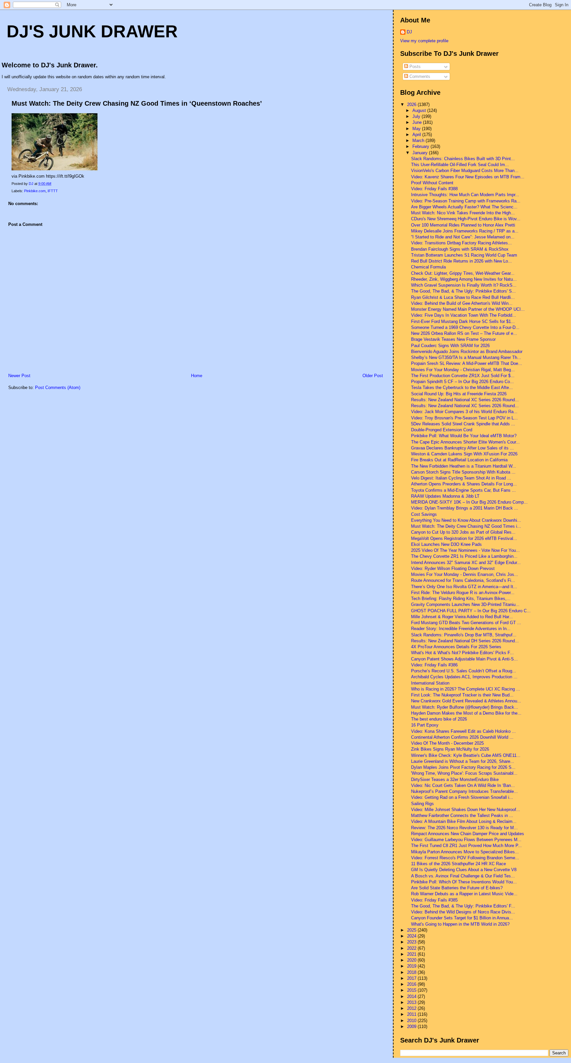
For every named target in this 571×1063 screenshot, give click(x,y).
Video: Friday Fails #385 (434, 900)
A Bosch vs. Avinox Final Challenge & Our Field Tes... (463, 875)
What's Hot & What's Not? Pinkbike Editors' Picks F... (462, 652)
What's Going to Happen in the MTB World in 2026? (460, 924)
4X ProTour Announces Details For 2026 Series (456, 646)
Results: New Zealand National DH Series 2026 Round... (465, 640)
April (417, 134)
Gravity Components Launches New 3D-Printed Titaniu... (465, 604)
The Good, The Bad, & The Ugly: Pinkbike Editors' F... (463, 906)
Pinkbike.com (35, 191)
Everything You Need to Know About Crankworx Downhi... (466, 520)
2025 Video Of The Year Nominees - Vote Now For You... (465, 550)
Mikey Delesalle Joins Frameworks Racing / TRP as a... (464, 231)
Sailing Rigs (422, 803)
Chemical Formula (428, 267)
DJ (409, 31)
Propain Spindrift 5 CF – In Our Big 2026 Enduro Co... (462, 381)
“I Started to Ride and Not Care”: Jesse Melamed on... (462, 236)
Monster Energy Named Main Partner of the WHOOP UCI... (468, 309)
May (417, 128)
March (419, 140)
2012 (412, 1008)
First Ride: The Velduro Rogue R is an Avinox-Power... (462, 592)
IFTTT (53, 191)
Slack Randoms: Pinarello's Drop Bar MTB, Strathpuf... (463, 634)
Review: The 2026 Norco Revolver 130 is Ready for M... (464, 827)
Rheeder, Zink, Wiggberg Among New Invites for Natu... (464, 279)
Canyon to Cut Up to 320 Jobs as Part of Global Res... (463, 532)
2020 (412, 960)
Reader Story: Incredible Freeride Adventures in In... (461, 628)
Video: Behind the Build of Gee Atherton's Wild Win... (462, 303)
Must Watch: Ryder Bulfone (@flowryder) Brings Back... (464, 707)
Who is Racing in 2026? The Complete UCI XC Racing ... (465, 689)
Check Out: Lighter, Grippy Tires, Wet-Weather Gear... (462, 273)
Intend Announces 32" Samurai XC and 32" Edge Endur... (466, 562)
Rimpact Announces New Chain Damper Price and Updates (467, 833)
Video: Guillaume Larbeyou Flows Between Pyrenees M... (466, 839)
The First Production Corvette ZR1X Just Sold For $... (462, 375)
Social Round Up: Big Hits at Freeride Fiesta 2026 (459, 393)
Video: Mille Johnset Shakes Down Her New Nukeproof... (465, 809)
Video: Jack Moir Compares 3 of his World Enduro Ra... (464, 411)
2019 (412, 966)
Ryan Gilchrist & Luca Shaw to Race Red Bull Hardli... (463, 297)
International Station (430, 683)
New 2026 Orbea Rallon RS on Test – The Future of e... (464, 333)
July (417, 116)
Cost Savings (424, 514)
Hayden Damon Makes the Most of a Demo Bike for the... (466, 713)
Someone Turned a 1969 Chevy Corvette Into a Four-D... (465, 327)
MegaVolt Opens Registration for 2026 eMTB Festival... (464, 538)
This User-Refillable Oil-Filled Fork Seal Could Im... (460, 164)
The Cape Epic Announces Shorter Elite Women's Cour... (465, 442)
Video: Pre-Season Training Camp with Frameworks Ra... (465, 200)
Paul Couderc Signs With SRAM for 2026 (450, 345)
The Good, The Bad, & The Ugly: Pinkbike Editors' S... (463, 291)
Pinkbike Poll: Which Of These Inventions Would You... (464, 881)
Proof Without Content (432, 182)
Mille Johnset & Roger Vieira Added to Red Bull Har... (462, 616)
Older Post (372, 375)
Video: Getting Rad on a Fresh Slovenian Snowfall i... (462, 797)
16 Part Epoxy (424, 725)
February (421, 146)
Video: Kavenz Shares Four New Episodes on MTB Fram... (467, 176)
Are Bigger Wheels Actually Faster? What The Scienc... (464, 206)
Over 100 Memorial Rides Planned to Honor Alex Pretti (463, 225)
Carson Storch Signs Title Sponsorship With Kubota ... (463, 472)
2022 (412, 948)
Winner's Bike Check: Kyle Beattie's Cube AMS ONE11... (465, 755)
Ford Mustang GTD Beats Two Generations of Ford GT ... (466, 622)
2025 (412, 930)
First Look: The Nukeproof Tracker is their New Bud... (462, 694)
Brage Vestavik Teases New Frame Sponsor (453, 339)
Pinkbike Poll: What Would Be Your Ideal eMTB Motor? (463, 435)
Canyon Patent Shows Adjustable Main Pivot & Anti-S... (464, 658)
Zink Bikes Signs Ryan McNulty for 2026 (450, 749)
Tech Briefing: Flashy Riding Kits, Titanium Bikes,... (461, 598)
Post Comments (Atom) (57, 387)
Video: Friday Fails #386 (434, 664)
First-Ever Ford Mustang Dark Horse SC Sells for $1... (463, 321)
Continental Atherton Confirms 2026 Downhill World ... (462, 737)
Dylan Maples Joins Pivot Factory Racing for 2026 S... (463, 767)
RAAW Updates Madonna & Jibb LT (445, 496)
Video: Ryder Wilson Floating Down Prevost (453, 568)
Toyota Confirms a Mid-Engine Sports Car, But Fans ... (463, 490)
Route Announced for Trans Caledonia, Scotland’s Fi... (463, 580)
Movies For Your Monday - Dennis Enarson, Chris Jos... (464, 574)
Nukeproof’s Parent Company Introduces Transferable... (464, 791)
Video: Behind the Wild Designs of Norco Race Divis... (463, 911)
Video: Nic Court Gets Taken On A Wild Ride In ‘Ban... (463, 785)
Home (196, 375)
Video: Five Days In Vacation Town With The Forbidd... (463, 315)
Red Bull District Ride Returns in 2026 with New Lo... (461, 261)
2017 (412, 978)
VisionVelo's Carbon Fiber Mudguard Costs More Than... (464, 170)
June (417, 122)
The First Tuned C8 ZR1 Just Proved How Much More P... (466, 845)
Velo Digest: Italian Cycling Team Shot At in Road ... (461, 478)
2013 (412, 1002)
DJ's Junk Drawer (92, 31)
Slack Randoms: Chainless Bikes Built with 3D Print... (463, 158)
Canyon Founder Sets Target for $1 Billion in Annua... (462, 917)
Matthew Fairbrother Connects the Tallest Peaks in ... (462, 815)
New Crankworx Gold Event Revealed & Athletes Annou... (466, 700)
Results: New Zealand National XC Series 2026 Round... (465, 399)
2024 (412, 936)
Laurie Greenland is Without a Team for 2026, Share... (462, 761)
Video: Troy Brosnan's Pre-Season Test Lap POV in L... (464, 417)
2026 (412, 104)
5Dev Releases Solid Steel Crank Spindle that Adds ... (463, 423)
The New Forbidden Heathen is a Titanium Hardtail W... (463, 466)
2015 (412, 990)
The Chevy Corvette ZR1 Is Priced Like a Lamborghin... (464, 556)
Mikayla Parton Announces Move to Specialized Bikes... (465, 851)
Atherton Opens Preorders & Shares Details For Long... (464, 483)
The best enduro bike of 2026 (439, 719)
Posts (414, 66)
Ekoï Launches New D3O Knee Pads (446, 544)
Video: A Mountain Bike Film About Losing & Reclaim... (463, 821)
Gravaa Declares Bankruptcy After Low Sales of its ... (462, 447)
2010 (412, 1020)
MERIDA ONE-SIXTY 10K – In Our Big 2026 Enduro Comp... (469, 502)
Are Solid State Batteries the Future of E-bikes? (457, 887)
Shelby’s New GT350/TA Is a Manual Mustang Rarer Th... (466, 357)
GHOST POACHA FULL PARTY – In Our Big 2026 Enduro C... (471, 610)
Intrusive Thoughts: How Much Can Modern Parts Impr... (465, 194)
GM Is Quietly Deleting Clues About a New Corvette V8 (463, 869)
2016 (412, 984)
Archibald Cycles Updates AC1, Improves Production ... (464, 676)
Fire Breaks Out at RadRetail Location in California (459, 459)
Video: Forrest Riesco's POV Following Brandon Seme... (465, 857)
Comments (419, 76)
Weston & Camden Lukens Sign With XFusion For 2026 (464, 453)
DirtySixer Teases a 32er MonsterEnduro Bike (455, 779)
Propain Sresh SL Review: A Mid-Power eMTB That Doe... (466, 363)
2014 (412, 996)
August (419, 110)
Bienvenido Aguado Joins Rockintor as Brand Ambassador (466, 351)
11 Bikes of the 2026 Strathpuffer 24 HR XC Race (458, 863)
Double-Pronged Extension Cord (441, 429)
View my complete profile (424, 40)
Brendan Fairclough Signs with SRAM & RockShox (460, 249)
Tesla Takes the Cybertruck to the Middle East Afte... (462, 387)
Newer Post (19, 375)
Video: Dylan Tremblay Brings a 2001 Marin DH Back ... (464, 508)
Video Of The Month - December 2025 (447, 743)
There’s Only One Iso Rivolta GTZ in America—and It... (464, 586)
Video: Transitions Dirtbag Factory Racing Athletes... (461, 242)
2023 (412, 941)
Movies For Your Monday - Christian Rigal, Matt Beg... (463, 369)
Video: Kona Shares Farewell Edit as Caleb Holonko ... (463, 731)
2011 (412, 1014)
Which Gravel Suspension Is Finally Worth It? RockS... (463, 285)
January (420, 152)
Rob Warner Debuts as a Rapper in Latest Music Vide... (464, 893)
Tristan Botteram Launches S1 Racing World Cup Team (464, 255)
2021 (412, 954)
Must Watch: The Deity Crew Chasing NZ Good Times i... (466, 526)
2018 (412, 972)
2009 (412, 1026)
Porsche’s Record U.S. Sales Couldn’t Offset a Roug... (463, 670)
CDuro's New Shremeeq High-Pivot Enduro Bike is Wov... (465, 218)
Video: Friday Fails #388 (434, 188)
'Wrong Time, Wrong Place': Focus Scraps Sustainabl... (464, 773)
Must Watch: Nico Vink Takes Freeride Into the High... (463, 212)
